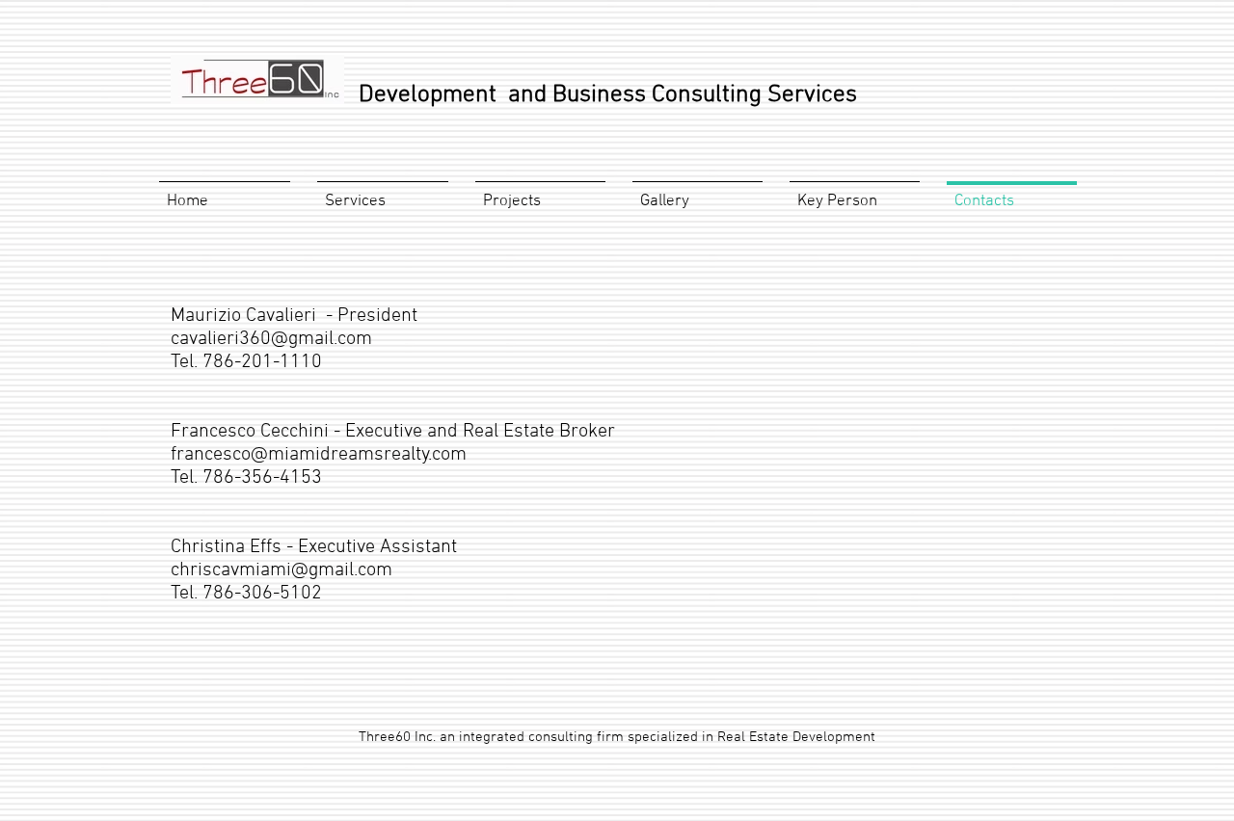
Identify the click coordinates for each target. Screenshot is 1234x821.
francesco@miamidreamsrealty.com (319, 454)
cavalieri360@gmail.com (271, 339)
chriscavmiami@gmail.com (281, 570)
